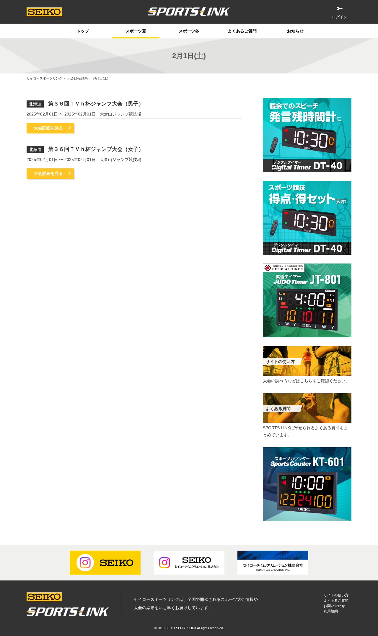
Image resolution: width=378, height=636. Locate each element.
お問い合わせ (334, 606)
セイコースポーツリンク (44, 78)
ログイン (339, 17)
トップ (82, 31)
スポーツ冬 (189, 31)
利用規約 (331, 611)
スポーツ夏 (136, 31)
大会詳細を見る (48, 128)
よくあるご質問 (242, 31)
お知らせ (295, 31)
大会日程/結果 (77, 78)
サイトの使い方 (336, 595)
